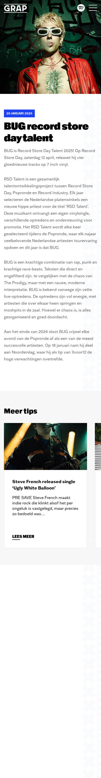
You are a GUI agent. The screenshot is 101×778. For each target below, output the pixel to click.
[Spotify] (81, 8)
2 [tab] (78, 539)
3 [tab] (88, 539)
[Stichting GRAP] (18, 8)
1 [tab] (69, 539)
